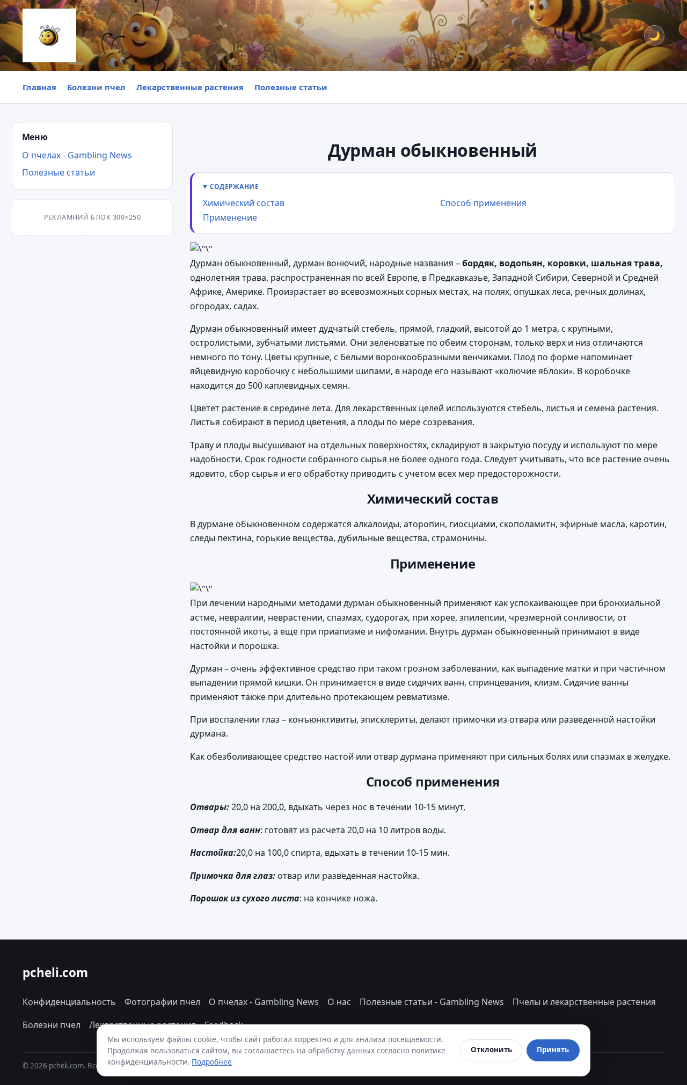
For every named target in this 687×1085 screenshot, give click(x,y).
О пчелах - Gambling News (77, 155)
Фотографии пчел (162, 1002)
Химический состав (243, 203)
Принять (553, 1049)
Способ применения (483, 203)
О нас (339, 1002)
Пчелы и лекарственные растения (584, 1002)
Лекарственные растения (190, 87)
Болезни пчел (96, 87)
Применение (230, 217)
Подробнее (212, 1062)
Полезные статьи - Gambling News (432, 1002)
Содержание (234, 186)
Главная (39, 87)
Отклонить (491, 1049)
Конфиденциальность (69, 1002)
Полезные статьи (290, 87)
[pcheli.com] (49, 35)
